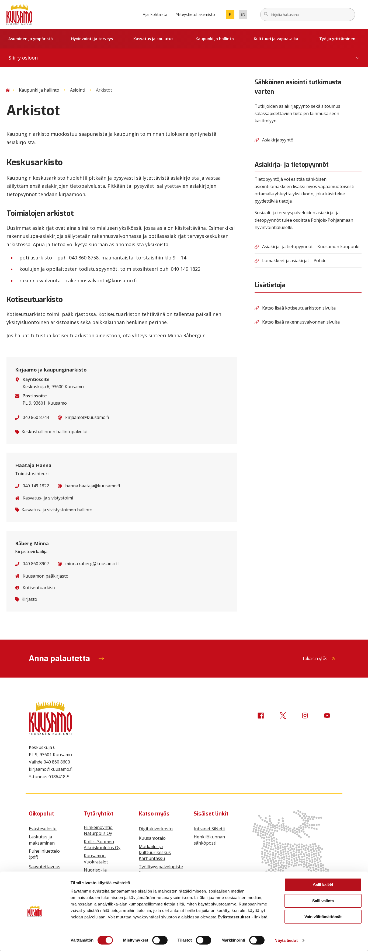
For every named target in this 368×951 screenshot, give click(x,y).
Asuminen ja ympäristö (30, 38)
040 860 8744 (36, 417)
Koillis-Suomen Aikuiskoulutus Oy (102, 845)
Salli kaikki (323, 885)
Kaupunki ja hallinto (215, 38)
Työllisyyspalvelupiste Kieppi (161, 870)
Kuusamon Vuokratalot (96, 859)
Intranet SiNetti (209, 829)
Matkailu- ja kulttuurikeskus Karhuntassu (155, 853)
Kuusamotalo (152, 838)
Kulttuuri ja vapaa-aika (276, 38)
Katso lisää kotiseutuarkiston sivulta (299, 308)
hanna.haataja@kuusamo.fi (92, 486)
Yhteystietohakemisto (195, 14)
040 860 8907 (36, 564)
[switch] (160, 940)
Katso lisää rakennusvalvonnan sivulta (301, 322)
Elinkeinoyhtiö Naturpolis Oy (98, 830)
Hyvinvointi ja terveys (92, 38)
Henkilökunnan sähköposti (209, 840)
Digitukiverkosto (156, 829)
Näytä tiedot (286, 940)
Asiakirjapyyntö (277, 140)
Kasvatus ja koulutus (153, 38)
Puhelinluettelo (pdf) (44, 854)
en (244, 15)
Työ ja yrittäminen (337, 38)
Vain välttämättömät (323, 916)
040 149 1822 (36, 486)
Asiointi (77, 90)
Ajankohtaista (155, 14)
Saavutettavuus (44, 867)
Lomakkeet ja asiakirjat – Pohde (294, 260)
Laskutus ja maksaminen (42, 840)
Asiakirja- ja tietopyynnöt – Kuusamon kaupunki (310, 246)
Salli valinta (323, 900)
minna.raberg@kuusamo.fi (92, 564)
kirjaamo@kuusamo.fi (87, 417)
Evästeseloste (43, 829)
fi (231, 15)
